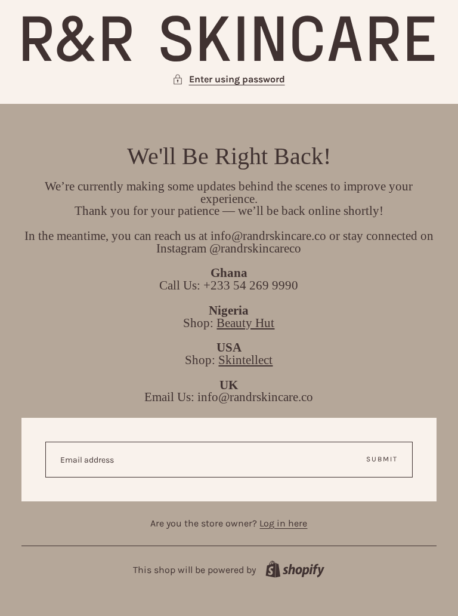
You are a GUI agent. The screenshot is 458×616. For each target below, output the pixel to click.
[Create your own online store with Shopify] (294, 569)
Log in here (283, 523)
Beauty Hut (245, 322)
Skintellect (245, 359)
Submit (382, 459)
